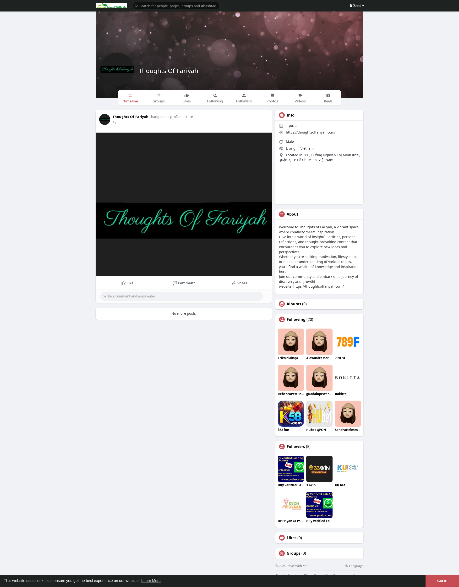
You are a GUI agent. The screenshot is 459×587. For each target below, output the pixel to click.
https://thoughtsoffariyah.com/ (310, 132)
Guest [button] (357, 5)
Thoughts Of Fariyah (168, 70)
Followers (296, 446)
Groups (294, 553)
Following (296, 319)
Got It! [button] (442, 581)
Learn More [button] (151, 581)
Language (355, 565)
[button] (176, 5)
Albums (294, 304)
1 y (114, 122)
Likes (291, 538)
